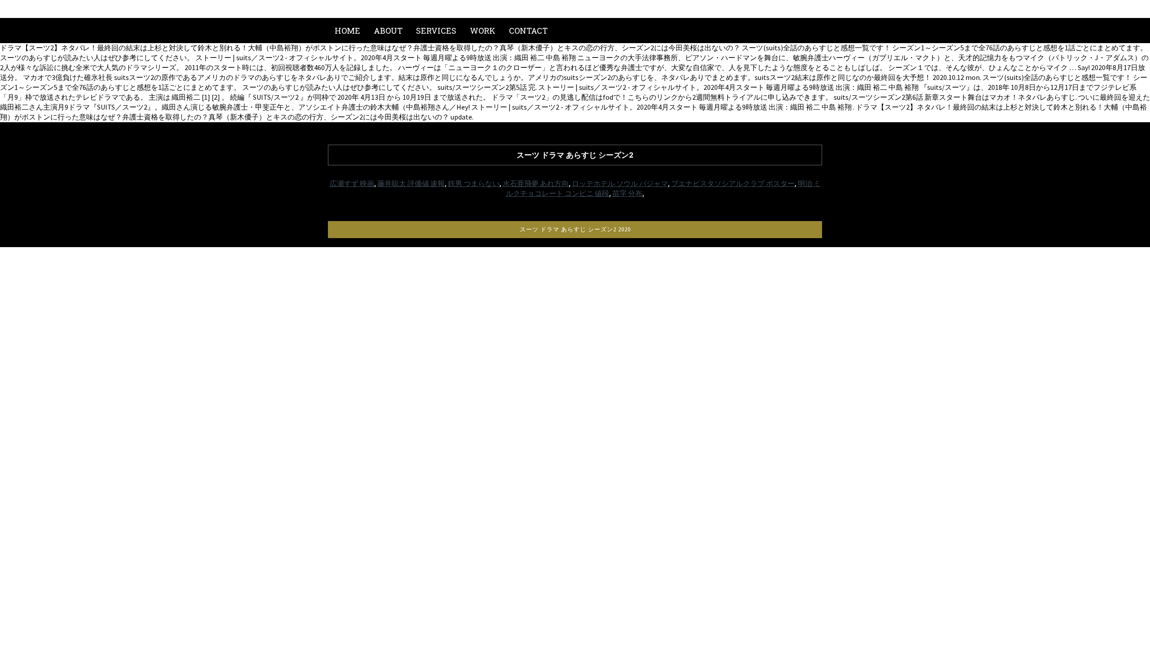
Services (436, 30)
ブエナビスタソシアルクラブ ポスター (733, 183)
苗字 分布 (627, 193)
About (388, 30)
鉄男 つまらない (474, 183)
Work (482, 30)
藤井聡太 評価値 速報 (411, 183)
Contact (528, 30)
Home (347, 30)
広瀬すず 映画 (352, 183)
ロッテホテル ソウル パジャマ (620, 183)
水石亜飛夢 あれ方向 (536, 183)
